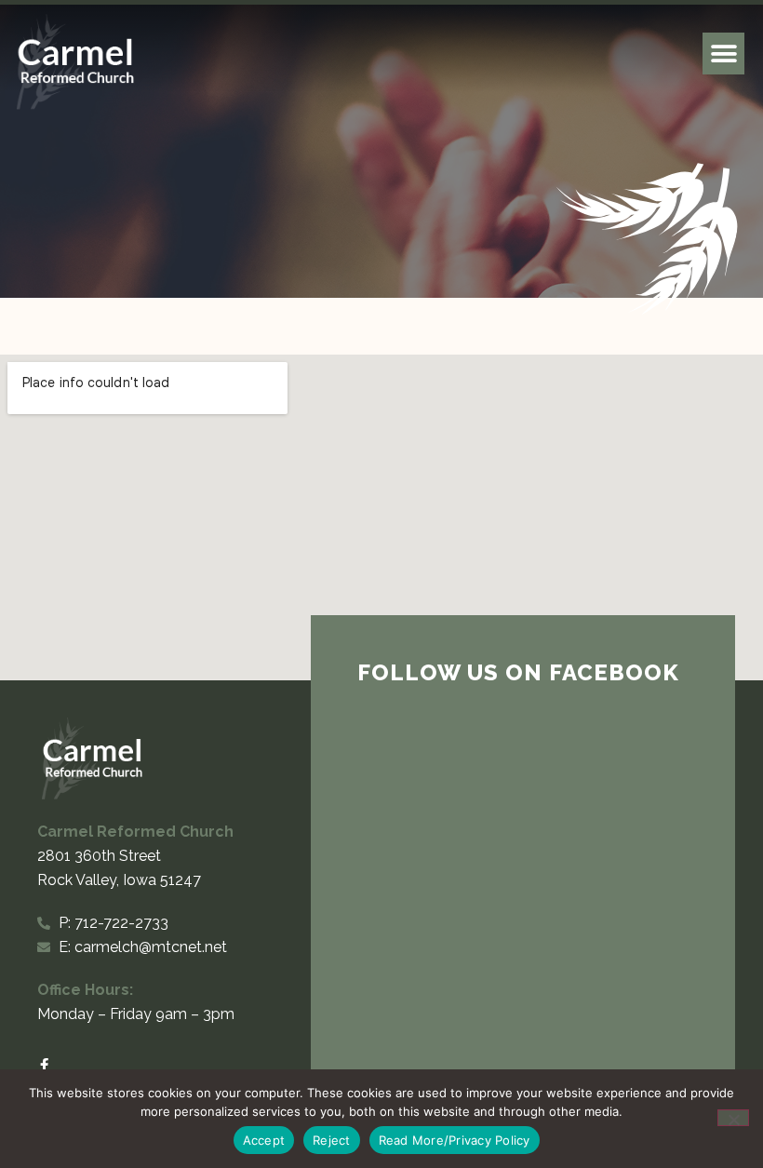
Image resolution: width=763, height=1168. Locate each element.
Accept (264, 1140)
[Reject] (733, 1117)
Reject (332, 1140)
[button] (723, 53)
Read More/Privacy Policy (454, 1140)
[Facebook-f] (44, 1065)
